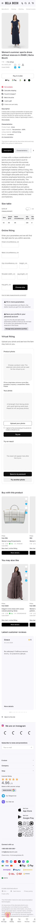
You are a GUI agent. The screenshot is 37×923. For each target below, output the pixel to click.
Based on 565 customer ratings (11, 786)
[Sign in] (29, 3)
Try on (17, 434)
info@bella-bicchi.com (9, 852)
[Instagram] (7, 861)
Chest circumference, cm (10, 242)
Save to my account (18, 474)
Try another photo (18, 480)
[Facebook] (3, 861)
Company (5, 766)
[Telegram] (11, 861)
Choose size (20, 287)
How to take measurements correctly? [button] (14, 295)
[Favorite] (19, 64)
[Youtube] (15, 861)
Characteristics (22, 150)
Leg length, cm (22, 274)
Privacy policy (28, 891)
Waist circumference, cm (10, 252)
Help (3, 771)
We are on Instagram (15, 726)
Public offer (5, 894)
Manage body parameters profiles (16, 329)
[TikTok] (19, 861)
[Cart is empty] (33, 3)
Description (8, 150)
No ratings (10, 62)
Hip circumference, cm (9, 263)
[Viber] (23, 861)
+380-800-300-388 (8, 848)
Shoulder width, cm (8, 274)
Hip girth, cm (6, 284)
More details (15, 553)
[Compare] (15, 64)
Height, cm (23, 263)
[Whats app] (27, 861)
